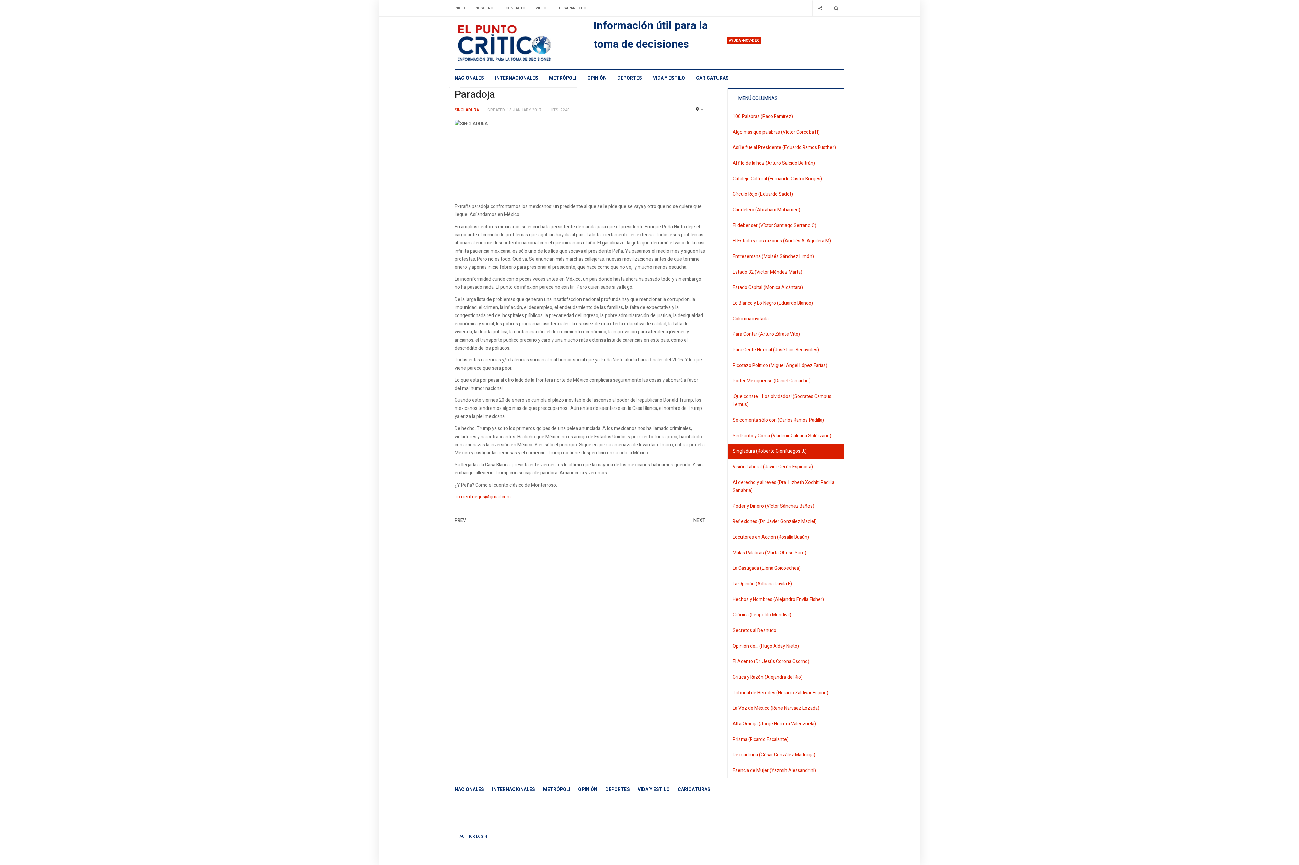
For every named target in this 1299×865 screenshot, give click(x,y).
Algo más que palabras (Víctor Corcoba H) (776, 132)
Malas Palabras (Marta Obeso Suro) (769, 552)
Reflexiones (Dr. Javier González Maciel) (775, 521)
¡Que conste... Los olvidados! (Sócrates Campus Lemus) (782, 400)
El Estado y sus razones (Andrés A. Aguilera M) (782, 240)
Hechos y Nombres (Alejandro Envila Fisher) (778, 599)
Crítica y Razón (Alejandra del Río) (768, 677)
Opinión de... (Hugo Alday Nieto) (766, 646)
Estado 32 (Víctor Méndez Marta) (767, 272)
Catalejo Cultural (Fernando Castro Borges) (777, 178)
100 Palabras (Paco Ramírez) (763, 116)
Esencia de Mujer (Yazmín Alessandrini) (774, 770)
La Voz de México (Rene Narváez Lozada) (776, 708)
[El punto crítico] (516, 43)
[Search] (836, 8)
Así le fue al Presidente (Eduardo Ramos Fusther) (784, 147)
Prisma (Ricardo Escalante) (761, 739)
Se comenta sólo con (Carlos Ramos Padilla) (778, 420)
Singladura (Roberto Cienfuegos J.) (770, 451)
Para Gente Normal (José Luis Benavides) (776, 349)
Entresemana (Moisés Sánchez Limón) (773, 256)
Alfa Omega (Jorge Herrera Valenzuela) (774, 723)
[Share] (820, 8)
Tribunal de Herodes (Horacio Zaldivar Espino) (780, 692)
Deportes (629, 78)
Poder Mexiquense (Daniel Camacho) (772, 380)
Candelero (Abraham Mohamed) (766, 209)
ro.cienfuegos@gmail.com (483, 496)
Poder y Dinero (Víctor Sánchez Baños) (773, 506)
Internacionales (516, 78)
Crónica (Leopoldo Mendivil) (762, 614)
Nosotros (485, 8)
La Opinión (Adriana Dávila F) (762, 583)
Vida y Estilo (669, 78)
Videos (542, 8)
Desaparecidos (574, 8)
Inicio (459, 8)
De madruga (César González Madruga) (774, 754)
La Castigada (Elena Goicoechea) (767, 568)
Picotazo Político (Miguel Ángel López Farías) (780, 365)
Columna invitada (751, 318)
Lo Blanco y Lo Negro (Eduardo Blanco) (773, 303)
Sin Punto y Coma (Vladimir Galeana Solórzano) (782, 435)
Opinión (597, 78)
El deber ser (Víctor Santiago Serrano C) (774, 225)
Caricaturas (712, 78)
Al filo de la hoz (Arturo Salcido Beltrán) (774, 163)
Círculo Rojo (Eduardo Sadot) (763, 194)
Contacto (515, 8)
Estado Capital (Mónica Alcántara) (768, 287)
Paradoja (475, 94)
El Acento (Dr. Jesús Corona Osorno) (771, 661)
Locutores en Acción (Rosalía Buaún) (771, 537)
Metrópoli (562, 78)
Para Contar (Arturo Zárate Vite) (766, 334)
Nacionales (469, 78)
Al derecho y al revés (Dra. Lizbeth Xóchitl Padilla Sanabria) (783, 486)
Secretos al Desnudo (754, 630)
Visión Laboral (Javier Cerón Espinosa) (773, 466)
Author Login (473, 836)
